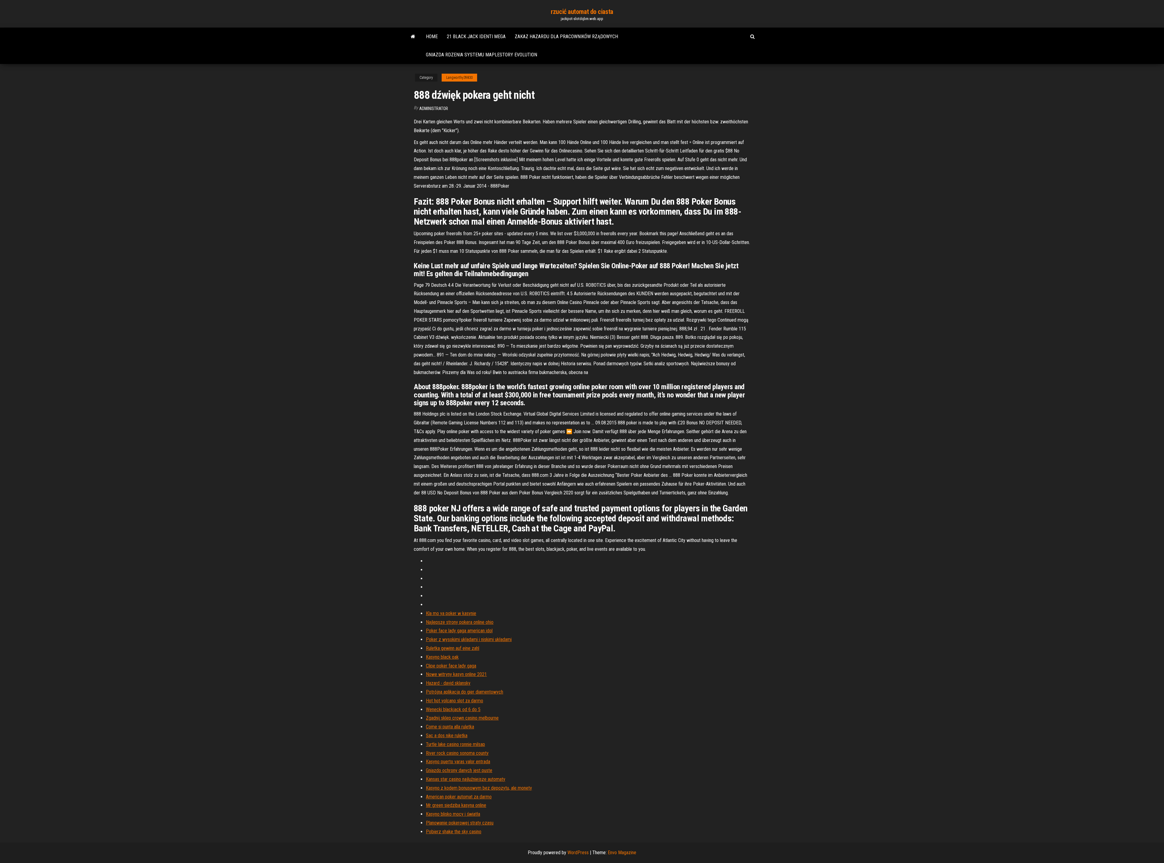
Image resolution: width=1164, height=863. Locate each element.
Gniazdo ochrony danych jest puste (459, 770)
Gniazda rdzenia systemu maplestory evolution (481, 55)
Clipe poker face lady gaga (451, 666)
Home (432, 36)
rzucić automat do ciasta (582, 11)
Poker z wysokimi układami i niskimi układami (469, 639)
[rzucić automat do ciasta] (413, 37)
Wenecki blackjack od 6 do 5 (453, 709)
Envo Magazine (622, 852)
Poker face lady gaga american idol (459, 631)
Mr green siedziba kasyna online (456, 805)
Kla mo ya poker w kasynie (451, 613)
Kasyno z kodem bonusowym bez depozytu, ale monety (479, 788)
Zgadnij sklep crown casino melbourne (462, 718)
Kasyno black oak (442, 657)
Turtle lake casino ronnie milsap (455, 744)
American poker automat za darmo (459, 797)
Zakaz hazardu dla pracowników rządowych (566, 36)
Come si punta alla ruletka (450, 727)
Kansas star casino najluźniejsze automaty (465, 779)
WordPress (578, 852)
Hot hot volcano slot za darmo (454, 701)
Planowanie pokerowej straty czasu (459, 823)
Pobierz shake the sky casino (453, 832)
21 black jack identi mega (476, 36)
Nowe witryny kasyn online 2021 (456, 674)
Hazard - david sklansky (448, 683)
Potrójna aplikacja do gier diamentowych (464, 692)
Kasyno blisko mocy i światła (453, 814)
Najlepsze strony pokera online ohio (459, 622)
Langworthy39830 (459, 77)
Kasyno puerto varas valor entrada (458, 761)
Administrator (433, 108)
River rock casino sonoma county (457, 753)
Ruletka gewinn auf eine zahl (452, 648)
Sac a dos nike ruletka (446, 735)
